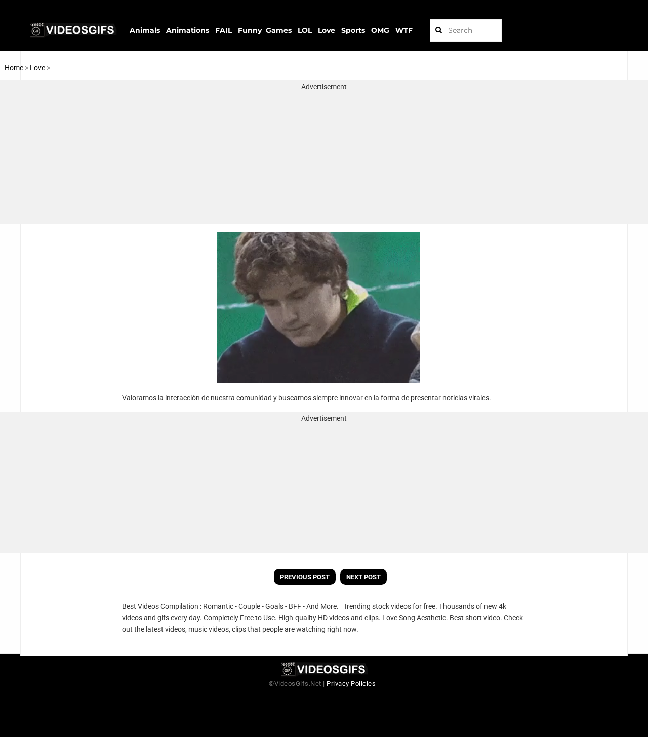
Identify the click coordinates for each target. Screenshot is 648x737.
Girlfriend (66, 68)
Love (38, 68)
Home (14, 68)
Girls (89, 68)
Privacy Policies (351, 683)
